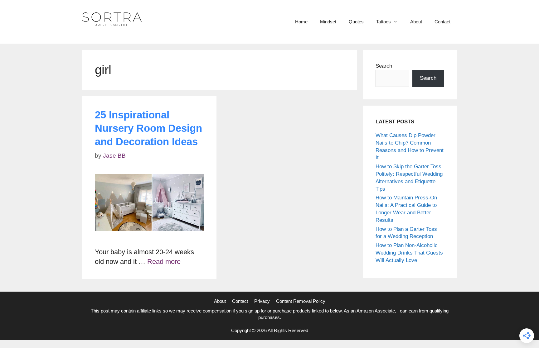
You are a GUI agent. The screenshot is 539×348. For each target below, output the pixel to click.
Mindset (328, 21)
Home (301, 21)
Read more (164, 261)
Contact (442, 21)
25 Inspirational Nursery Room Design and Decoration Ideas (148, 128)
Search (384, 66)
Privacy (262, 301)
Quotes (356, 21)
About (416, 21)
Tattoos (383, 21)
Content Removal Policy (300, 301)
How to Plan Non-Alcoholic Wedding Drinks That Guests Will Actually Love (409, 252)
